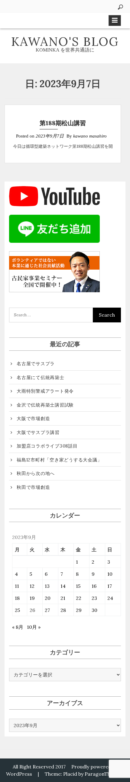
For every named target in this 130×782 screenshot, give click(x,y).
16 (94, 586)
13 (47, 586)
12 (32, 586)
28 (63, 610)
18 (17, 598)
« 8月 (17, 627)
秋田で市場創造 (33, 487)
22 (78, 598)
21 (62, 598)
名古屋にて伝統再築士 (40, 377)
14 (63, 586)
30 (94, 610)
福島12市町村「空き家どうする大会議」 (59, 460)
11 (17, 586)
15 (78, 586)
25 (17, 610)
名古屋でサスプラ (36, 363)
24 (110, 598)
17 (109, 586)
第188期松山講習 (63, 123)
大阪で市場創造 (33, 418)
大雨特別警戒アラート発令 (45, 391)
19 (32, 598)
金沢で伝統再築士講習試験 (45, 405)
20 (47, 598)
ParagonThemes (104, 774)
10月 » (34, 627)
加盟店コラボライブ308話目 (47, 446)
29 (79, 610)
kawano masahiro (90, 136)
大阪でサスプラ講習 (38, 432)
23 (94, 598)
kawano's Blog (65, 41)
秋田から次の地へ (36, 473)
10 (109, 574)
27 (47, 610)
